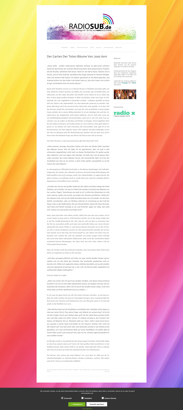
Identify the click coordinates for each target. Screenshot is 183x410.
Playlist (98, 47)
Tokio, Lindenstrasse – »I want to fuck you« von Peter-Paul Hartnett (94, 370)
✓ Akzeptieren (76, 404)
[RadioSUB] (91, 39)
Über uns (118, 47)
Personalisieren (87, 409)
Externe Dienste (110, 398)
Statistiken (88, 398)
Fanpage (125, 83)
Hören (72, 47)
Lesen (92, 47)
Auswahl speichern (97, 404)
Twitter (134, 83)
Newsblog (64, 47)
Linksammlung (108, 47)
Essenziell (67, 398)
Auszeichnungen (82, 47)
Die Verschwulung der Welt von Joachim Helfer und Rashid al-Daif (62, 370)
